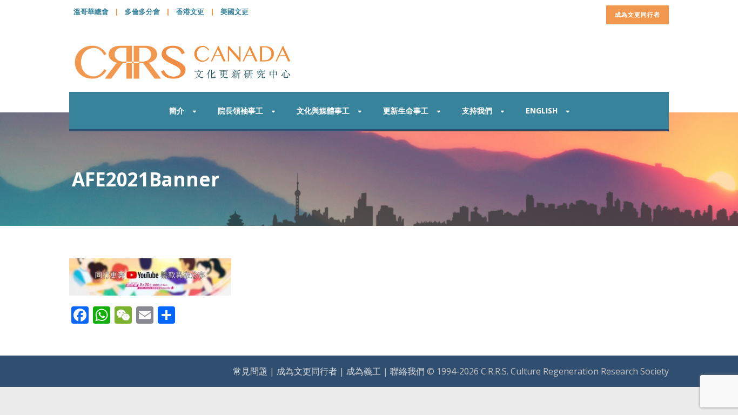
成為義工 (363, 371)
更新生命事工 (405, 110)
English (542, 110)
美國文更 (234, 11)
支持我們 (477, 110)
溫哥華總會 (91, 11)
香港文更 (190, 11)
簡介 (176, 110)
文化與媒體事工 (323, 110)
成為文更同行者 (637, 14)
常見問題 (250, 371)
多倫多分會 (142, 11)
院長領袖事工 (240, 110)
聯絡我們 (407, 371)
